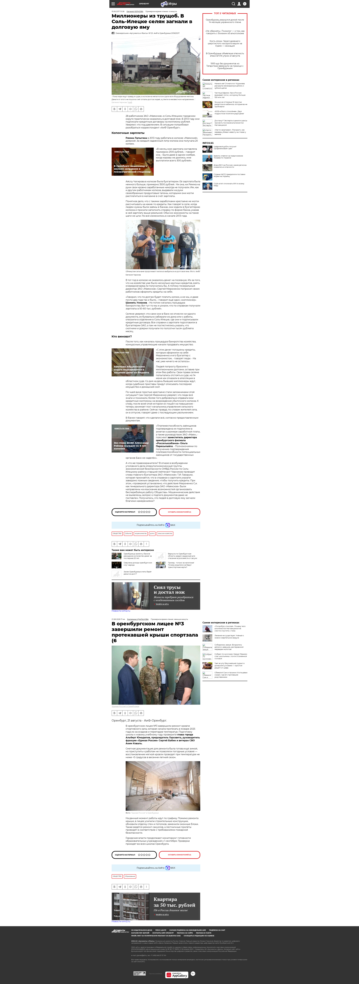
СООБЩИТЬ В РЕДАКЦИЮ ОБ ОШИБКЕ (199, 936)
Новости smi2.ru (121, 611)
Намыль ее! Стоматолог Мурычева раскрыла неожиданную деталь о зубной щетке (230, 86)
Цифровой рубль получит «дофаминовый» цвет (225, 148)
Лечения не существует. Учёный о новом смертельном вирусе (229, 636)
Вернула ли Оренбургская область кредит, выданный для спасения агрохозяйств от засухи (182, 556)
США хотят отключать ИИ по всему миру (229, 185)
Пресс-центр (160, 930)
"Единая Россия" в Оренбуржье (125, 706)
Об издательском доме (141, 930)
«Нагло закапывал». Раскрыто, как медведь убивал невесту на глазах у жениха (230, 132)
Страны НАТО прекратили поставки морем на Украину (229, 175)
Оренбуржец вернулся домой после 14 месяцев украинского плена (225, 21)
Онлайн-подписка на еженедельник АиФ (187, 930)
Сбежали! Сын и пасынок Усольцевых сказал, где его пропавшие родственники (231, 675)
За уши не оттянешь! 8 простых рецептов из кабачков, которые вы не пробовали (231, 104)
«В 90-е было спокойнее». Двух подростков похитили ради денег (229, 112)
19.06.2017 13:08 (118, 11)
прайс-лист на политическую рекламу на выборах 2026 (155, 936)
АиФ (130, 102)
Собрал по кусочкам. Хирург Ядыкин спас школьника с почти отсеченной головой (231, 656)
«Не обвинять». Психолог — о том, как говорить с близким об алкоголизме (225, 32)
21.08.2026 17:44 (118, 619)
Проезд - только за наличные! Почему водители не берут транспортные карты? (181, 565)
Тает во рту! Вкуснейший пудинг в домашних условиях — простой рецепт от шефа (229, 665)
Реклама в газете (203, 933)
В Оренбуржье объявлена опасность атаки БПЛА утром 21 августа (225, 54)
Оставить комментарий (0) (179, 512)
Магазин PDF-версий (140, 933)
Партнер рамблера (155, 973)
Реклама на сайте (185, 933)
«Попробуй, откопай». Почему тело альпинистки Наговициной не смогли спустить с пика (230, 628)
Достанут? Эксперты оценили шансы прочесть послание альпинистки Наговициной (231, 123)
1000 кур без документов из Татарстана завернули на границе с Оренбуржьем (224, 66)
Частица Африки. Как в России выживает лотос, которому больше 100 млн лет (230, 95)
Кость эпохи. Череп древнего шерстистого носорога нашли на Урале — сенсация (225, 43)
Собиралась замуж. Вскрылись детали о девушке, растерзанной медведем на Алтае (229, 647)
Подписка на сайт (217, 930)
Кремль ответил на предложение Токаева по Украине (228, 157)
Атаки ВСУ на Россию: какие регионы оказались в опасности (230, 166)
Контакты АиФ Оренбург (163, 933)
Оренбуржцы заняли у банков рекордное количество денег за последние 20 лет (138, 556)
